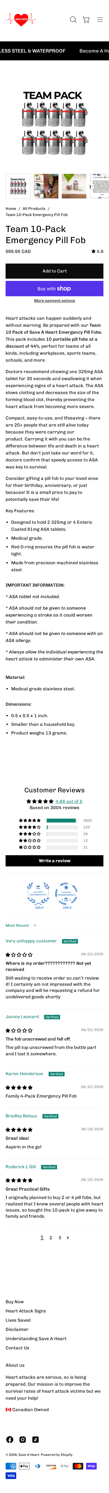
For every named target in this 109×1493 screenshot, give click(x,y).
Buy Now (15, 1301)
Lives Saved (18, 1320)
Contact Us (17, 1347)
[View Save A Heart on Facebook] (10, 1439)
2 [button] (50, 1237)
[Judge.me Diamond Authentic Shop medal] (38, 894)
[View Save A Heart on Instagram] (22, 1439)
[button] (30, 821)
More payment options (54, 300)
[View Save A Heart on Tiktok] (35, 1439)
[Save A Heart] (21, 19)
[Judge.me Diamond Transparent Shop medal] (66, 894)
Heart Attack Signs (26, 1311)
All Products (34, 208)
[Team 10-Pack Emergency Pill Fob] (18, 186)
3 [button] (59, 1237)
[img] (97, 251)
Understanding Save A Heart (36, 1338)
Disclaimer (17, 1329)
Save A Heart (28, 1455)
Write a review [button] (54, 860)
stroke (45, 615)
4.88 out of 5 (69, 801)
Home (11, 208)
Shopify (66, 1455)
